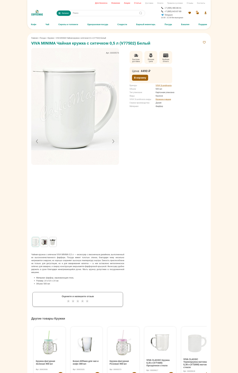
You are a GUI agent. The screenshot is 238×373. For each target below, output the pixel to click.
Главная (35, 38)
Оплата (160, 3)
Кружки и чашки (163, 99)
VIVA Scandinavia (164, 85)
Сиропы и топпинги (68, 24)
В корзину (140, 77)
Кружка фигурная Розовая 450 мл (119, 362)
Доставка (149, 3)
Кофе (33, 24)
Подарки (202, 24)
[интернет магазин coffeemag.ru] (38, 13)
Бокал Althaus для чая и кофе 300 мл (86, 362)
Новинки (115, 3)
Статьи (137, 3)
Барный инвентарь (145, 24)
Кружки (51, 38)
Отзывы (190, 3)
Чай (47, 24)
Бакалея (185, 24)
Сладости (122, 24)
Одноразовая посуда (97, 24)
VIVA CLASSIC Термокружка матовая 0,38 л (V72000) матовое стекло (196, 363)
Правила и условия (175, 3)
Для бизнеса (101, 3)
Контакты (201, 3)
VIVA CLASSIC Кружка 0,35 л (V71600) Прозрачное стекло (158, 363)
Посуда (168, 24)
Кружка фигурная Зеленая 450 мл (45, 362)
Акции (127, 3)
